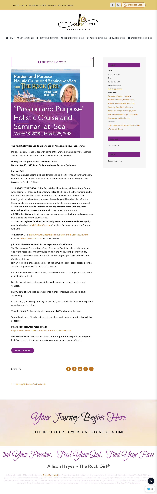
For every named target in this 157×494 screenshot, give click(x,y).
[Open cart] (151, 481)
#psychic (111, 107)
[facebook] (112, 5)
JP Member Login (135, 5)
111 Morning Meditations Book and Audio (29, 384)
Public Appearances (115, 89)
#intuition (130, 103)
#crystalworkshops (115, 100)
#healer (111, 103)
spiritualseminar (124, 118)
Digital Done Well (50, 475)
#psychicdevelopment (124, 107)
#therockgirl (112, 118)
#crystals (126, 96)
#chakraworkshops (115, 96)
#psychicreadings (115, 111)
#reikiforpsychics (129, 111)
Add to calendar (22, 350)
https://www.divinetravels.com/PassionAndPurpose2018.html (58, 234)
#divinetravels (128, 100)
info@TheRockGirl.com (40, 225)
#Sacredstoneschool (116, 114)
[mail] (118, 5)
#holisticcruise (120, 103)
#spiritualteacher (131, 114)
